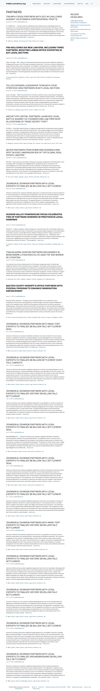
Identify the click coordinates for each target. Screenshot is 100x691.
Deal (12, 351)
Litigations (28, 279)
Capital (25, 143)
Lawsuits (27, 384)
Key (24, 77)
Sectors (31, 109)
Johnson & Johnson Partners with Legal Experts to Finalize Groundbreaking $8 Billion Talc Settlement (34, 657)
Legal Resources (36, 3)
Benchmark (10, 279)
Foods (29, 41)
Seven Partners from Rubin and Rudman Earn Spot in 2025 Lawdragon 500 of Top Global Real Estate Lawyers (34, 152)
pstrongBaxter (54, 317)
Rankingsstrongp (56, 244)
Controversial (22, 41)
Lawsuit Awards (57, 3)
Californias (10, 41)
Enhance (25, 317)
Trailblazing (48, 279)
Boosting (10, 77)
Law (42, 143)
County (9, 317)
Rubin (38, 177)
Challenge (15, 41)
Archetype (16, 143)
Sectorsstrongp (56, 77)
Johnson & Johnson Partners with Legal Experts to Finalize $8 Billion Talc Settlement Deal (33, 427)
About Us (34, 687)
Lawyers (27, 77)
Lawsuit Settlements (69, 3)
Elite (15, 279)
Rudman (42, 177)
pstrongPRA (48, 77)
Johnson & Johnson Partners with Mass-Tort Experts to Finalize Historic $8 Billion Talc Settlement (33, 525)
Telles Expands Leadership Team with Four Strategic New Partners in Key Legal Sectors (33, 86)
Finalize (17, 207)
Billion (9, 207)
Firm (34, 143)
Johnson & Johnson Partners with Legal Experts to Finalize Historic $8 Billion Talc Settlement (31, 394)
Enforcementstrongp (17, 317)
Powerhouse (35, 244)
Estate (12, 177)
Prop (38, 41)
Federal (29, 317)
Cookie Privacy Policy (77, 687)
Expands (10, 109)
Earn (9, 177)
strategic (35, 109)
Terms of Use (87, 687)
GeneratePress (19, 688)
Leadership (17, 109)
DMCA (68, 687)
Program (48, 317)
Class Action (47, 3)
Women (53, 279)
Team (40, 109)
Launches (38, 143)
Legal (31, 77)
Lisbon (34, 77)
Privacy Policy (36, 688)
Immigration (34, 317)
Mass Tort (80, 3)
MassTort (29, 351)
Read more (31, 37)
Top (48, 177)
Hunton (18, 279)
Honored (21, 244)
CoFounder (29, 143)
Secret (53, 143)
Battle (21, 143)
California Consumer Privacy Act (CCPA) (56, 687)
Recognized (39, 279)
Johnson (22, 207)
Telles (43, 109)
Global (16, 177)
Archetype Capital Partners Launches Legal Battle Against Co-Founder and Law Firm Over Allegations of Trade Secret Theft (33, 119)
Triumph (42, 41)
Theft (57, 143)
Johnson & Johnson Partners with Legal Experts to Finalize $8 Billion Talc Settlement (33, 184)
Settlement (35, 207)
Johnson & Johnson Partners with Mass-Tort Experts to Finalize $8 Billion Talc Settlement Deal (33, 326)
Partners (34, 41)
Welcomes (8, 79)
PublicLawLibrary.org (16, 4)
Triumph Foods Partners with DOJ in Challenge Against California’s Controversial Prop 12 (34, 18)
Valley (7, 245)
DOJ (27, 41)
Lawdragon (20, 177)
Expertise (15, 77)
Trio (62, 244)
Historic (22, 418)
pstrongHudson (48, 244)
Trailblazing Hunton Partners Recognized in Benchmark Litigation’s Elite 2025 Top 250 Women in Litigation (34, 255)
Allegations (10, 143)
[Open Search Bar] (92, 3)
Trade (60, 143)
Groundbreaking (23, 681)
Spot (45, 177)
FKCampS (16, 244)
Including (20, 77)
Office (38, 77)
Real (35, 177)
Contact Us (41, 687)
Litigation (23, 279)
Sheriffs (61, 317)
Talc (40, 207)
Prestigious (41, 244)
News (87, 3)
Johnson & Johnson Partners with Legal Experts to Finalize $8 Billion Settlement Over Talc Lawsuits (34, 360)
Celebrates (10, 244)
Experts (13, 207)
